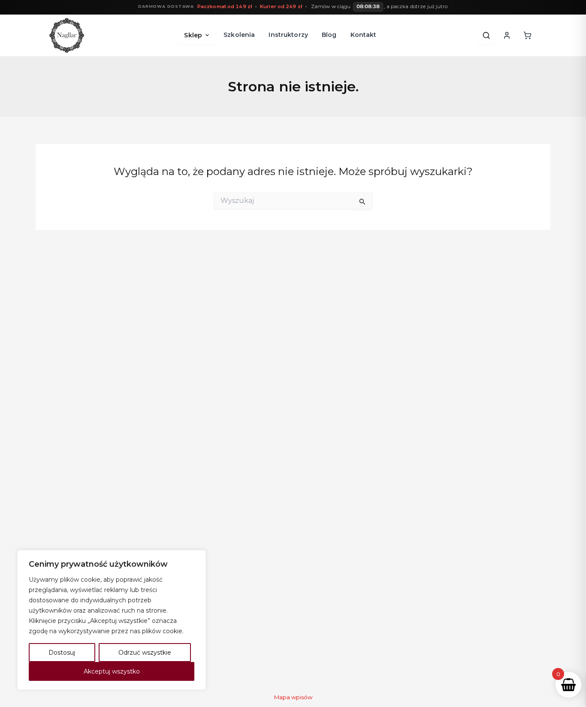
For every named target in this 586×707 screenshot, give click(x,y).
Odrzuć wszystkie (144, 652)
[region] (111, 620)
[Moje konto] (506, 35)
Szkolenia (239, 35)
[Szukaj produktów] (486, 35)
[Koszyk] (527, 35)
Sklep (193, 35)
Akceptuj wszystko (112, 671)
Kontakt (363, 35)
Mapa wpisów (293, 697)
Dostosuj (61, 652)
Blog (329, 35)
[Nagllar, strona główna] (66, 35)
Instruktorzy (288, 35)
